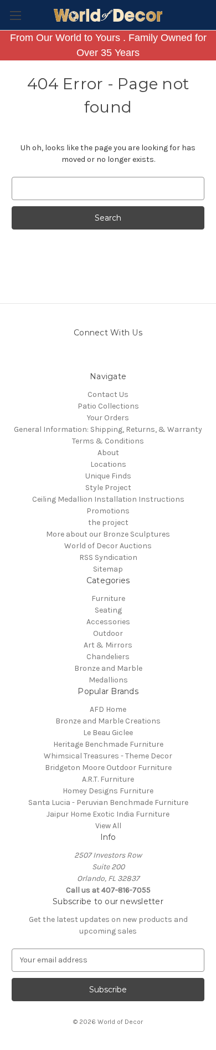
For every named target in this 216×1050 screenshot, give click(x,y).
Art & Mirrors (108, 645)
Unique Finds (108, 476)
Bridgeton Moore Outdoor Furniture (108, 767)
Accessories (108, 621)
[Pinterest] (98, 357)
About (108, 452)
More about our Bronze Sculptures (108, 534)
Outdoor (108, 633)
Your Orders (108, 417)
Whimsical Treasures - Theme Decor (108, 756)
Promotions (108, 511)
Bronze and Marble (108, 668)
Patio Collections (108, 406)
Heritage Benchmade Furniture (108, 744)
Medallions (108, 680)
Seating (108, 610)
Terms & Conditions (108, 441)
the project (108, 522)
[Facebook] (118, 357)
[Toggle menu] (15, 15)
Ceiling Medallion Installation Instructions (108, 499)
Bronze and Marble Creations (108, 721)
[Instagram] (79, 357)
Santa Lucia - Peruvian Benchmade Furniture (108, 802)
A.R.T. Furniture (108, 779)
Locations (108, 464)
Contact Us (108, 394)
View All (108, 825)
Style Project (108, 487)
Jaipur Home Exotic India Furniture (108, 814)
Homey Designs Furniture (108, 791)
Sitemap (108, 569)
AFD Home (108, 709)
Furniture (108, 598)
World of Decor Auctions (108, 546)
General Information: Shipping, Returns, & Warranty (108, 429)
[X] (137, 357)
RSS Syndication (108, 557)
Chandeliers (108, 656)
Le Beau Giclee (108, 732)
